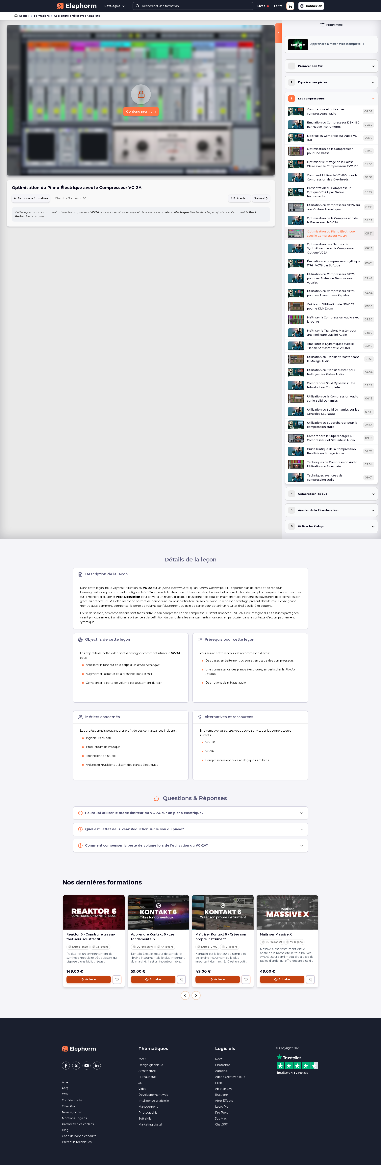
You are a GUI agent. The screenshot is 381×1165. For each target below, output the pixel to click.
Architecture (147, 1071)
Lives (261, 6)
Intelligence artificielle (154, 1100)
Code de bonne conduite (79, 1136)
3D (140, 1083)
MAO (142, 1059)
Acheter (91, 979)
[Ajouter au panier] (117, 979)
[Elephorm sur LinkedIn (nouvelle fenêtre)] (97, 1066)
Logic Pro (222, 1106)
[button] (185, 995)
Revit (218, 1059)
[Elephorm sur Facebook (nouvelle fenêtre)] (66, 1066)
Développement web (153, 1095)
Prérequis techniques (76, 1142)
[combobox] (193, 6)
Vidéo (142, 1089)
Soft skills (145, 1118)
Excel (218, 1083)
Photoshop (223, 1065)
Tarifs (277, 6)
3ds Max (220, 1118)
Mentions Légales (74, 1118)
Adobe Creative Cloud (230, 1077)
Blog (65, 1130)
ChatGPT (221, 1124)
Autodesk (221, 1071)
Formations (42, 15)
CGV (65, 1094)
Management (148, 1106)
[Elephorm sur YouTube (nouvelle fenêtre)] (86, 1066)
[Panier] (290, 6)
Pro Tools (221, 1112)
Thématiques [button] (153, 1048)
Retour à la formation (32, 198)
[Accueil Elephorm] (79, 1048)
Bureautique (147, 1077)
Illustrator (221, 1095)
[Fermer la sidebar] (278, 33)
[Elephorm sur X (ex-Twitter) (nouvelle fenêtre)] (76, 1066)
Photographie (148, 1112)
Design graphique (151, 1065)
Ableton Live (224, 1089)
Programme (334, 25)
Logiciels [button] (225, 1048)
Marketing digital (150, 1124)
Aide (65, 1082)
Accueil (24, 15)
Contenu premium (141, 111)
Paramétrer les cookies (78, 1124)
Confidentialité (72, 1100)
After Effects (224, 1100)
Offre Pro (68, 1106)
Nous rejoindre (72, 1112)
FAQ (65, 1088)
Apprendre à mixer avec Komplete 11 (78, 15)
